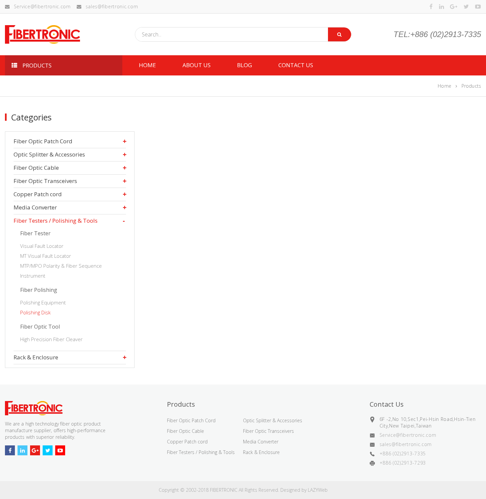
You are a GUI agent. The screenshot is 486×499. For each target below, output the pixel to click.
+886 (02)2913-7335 (403, 453)
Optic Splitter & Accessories (49, 154)
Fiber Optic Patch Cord (43, 141)
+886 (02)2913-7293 (403, 463)
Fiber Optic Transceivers (45, 181)
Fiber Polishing (38, 290)
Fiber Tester (35, 233)
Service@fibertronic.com (42, 6)
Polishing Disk (35, 312)
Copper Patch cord (38, 194)
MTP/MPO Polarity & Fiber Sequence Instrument (61, 270)
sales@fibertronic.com (112, 6)
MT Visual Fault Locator (45, 255)
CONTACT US (295, 65)
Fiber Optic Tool (40, 326)
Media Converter (35, 207)
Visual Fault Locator (41, 246)
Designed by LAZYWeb (304, 490)
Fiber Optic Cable (36, 167)
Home (444, 86)
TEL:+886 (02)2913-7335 (437, 34)
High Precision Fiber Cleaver (51, 339)
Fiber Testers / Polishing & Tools (56, 220)
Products (471, 86)
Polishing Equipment (43, 302)
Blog (244, 65)
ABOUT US (196, 65)
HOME (147, 65)
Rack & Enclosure (36, 357)
